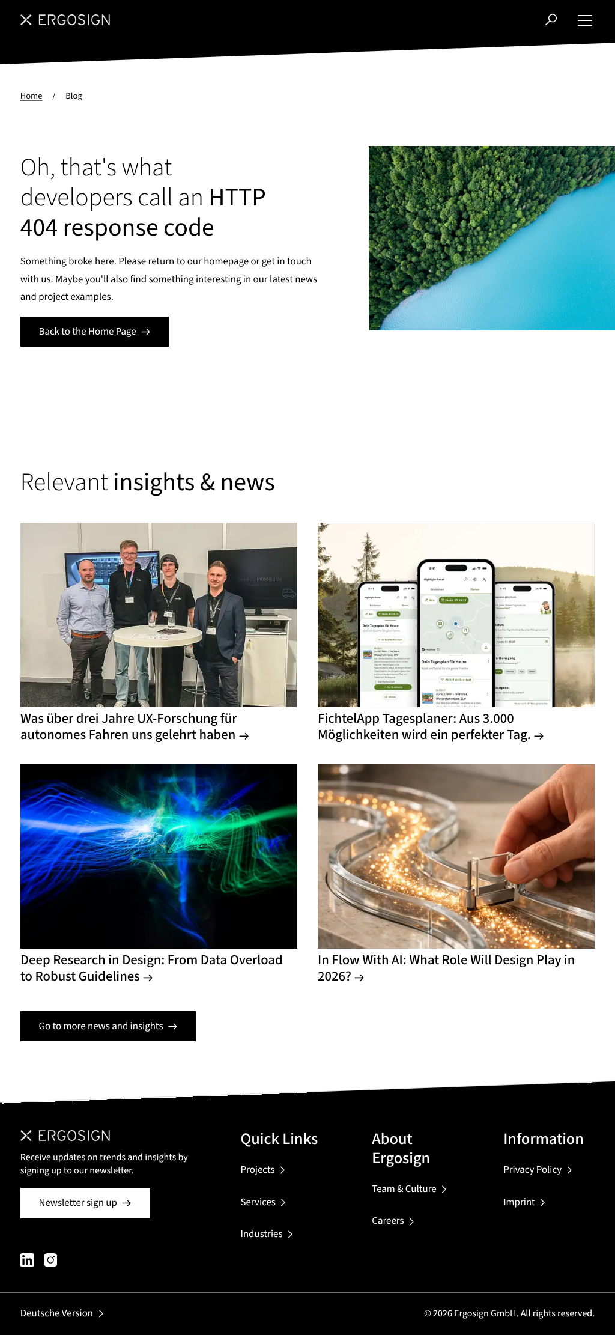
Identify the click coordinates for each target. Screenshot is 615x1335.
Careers (388, 1221)
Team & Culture (404, 1189)
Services (257, 1202)
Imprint (519, 1202)
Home (31, 96)
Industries (261, 1234)
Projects (257, 1170)
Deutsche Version (56, 1313)
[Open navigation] (585, 19)
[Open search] (551, 19)
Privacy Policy (532, 1170)
